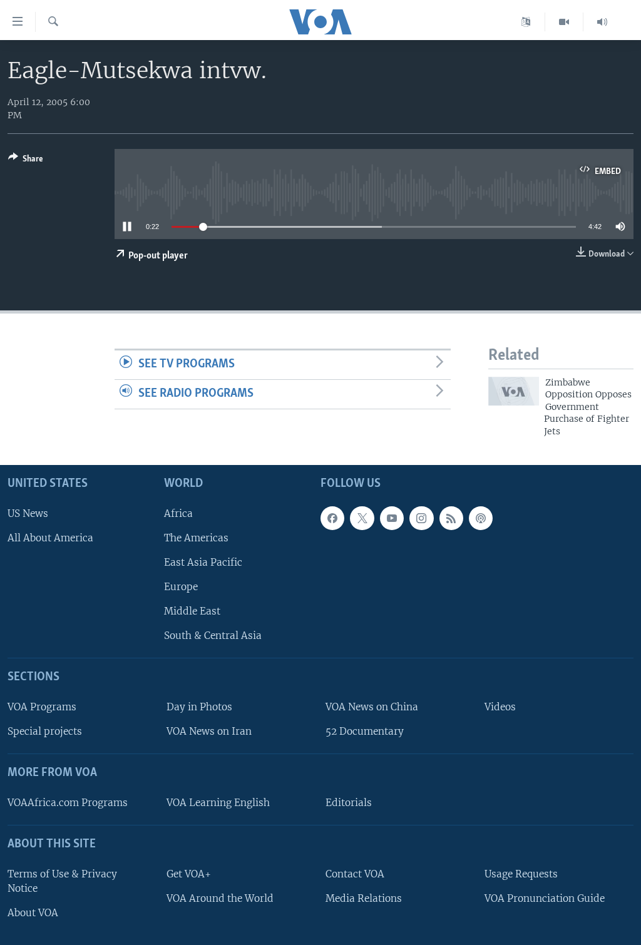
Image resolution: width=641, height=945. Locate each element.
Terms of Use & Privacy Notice (62, 881)
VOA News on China (372, 707)
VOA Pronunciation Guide (545, 898)
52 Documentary (365, 731)
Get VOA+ (189, 874)
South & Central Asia (213, 635)
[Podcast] (481, 518)
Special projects (45, 731)
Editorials (349, 803)
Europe (181, 587)
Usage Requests (521, 874)
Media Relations (364, 898)
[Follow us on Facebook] (332, 518)
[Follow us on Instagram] (421, 518)
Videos (500, 707)
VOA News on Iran (209, 731)
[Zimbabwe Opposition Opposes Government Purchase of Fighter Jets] (513, 391)
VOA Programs (42, 707)
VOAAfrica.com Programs (68, 803)
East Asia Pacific (203, 562)
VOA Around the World (220, 898)
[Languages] (526, 22)
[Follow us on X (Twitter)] (362, 518)
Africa (178, 513)
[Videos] (564, 22)
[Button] (25, 161)
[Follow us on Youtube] (392, 518)
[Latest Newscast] (602, 22)
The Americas (196, 538)
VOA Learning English (218, 803)
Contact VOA (355, 874)
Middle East (192, 611)
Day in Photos (199, 707)
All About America (50, 538)
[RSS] (451, 518)
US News (28, 513)
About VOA (33, 913)
